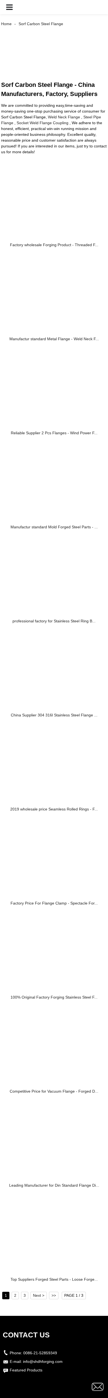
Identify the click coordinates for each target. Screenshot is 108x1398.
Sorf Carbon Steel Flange (41, 24)
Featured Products (26, 1370)
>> (54, 1295)
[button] (9, 7)
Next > (38, 1295)
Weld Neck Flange (64, 117)
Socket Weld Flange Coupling (42, 123)
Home (6, 24)
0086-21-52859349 (40, 1353)
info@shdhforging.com (43, 1361)
